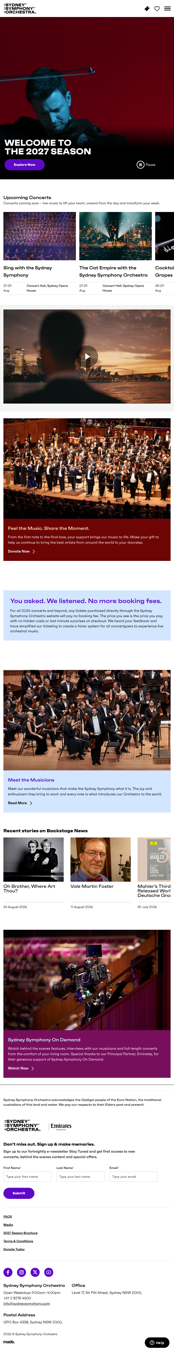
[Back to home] (20, 8)
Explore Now (24, 165)
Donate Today (14, 1249)
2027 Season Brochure (20, 1233)
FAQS (7, 1217)
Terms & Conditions (18, 1241)
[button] (167, 8)
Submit (19, 1193)
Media (8, 1225)
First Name (12, 1168)
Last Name (65, 1168)
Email (114, 1168)
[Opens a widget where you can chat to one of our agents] (157, 1343)
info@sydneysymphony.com (26, 1303)
